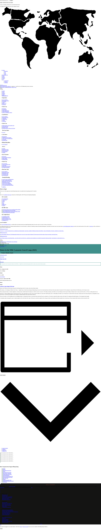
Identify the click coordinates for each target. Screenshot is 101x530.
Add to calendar (2, 375)
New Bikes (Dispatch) (6, 167)
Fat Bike (13, 212)
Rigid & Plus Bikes (5, 149)
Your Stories (4, 101)
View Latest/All (4, 99)
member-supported (12, 486)
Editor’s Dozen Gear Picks (6, 505)
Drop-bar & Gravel (5, 150)
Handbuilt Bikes (5, 159)
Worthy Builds (4, 158)
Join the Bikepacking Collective (5, 86)
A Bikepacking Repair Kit (6, 507)
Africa (3, 203)
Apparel (3, 120)
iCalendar (3, 449)
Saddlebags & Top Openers (6, 137)
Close (1, 528)
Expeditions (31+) (5, 220)
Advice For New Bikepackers (7, 184)
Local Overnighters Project (6, 224)
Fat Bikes (3, 152)
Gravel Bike (13, 210)
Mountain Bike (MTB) (16, 209)
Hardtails (3, 148)
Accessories (4, 121)
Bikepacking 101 (5, 494)
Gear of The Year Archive (6, 504)
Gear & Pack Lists (5, 174)
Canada (3, 200)
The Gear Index (4, 502)
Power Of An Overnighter (6, 183)
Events (5, 245)
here (32, 487)
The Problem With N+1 (6, 512)
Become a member (5, 522)
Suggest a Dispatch (5, 519)
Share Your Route (5, 520)
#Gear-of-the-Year (5, 126)
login (21, 526)
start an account (25, 526)
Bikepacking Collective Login (7, 521)
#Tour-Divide (4, 109)
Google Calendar (5, 448)
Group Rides (2, 246)
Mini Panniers (4, 136)
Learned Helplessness (5, 514)
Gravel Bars (4, 139)
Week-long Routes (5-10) (6, 218)
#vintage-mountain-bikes (6, 164)
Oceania (3, 205)
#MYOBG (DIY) (5, 127)
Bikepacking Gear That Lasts (7, 181)
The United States (5, 198)
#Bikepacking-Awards (6, 182)
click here (91, 226)
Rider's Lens (4, 103)
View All (3, 132)
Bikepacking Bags (5, 117)
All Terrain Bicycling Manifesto (7, 509)
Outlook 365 (4, 450)
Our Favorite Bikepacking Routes (7, 185)
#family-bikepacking (5, 110)
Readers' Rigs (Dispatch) (6, 166)
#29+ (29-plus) (4, 163)
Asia (3, 202)
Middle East (4, 204)
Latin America (4, 199)
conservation (2, 487)
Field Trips (4, 104)
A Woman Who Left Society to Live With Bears (10, 511)
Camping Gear (4, 119)
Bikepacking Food (5, 173)
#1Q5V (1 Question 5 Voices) (7, 112)
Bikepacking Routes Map (6, 499)
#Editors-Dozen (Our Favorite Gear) (8, 125)
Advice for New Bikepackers (7, 497)
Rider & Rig (4, 156)
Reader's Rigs (4, 506)
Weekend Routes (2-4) (6, 217)
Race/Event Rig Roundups (6, 157)
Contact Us (4, 518)
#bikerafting (4, 108)
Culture (3, 102)
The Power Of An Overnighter (7, 496)
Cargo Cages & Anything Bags (7, 138)
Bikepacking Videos (5, 100)
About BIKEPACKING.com (7, 517)
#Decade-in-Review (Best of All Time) (8, 128)
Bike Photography (5, 175)
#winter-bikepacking (5, 111)
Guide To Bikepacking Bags (7, 180)
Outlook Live (4, 451)
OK (0, 524)
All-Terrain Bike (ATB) (16, 211)
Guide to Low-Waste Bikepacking (7, 510)
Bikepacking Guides (5, 172)
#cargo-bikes (4, 165)
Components (4, 118)
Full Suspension (4, 151)
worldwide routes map (7, 194)
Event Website (2, 276)
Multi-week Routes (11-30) (6, 219)
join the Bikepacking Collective (68, 226)
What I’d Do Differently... (6, 513)
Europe (3, 201)
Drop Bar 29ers (4, 140)
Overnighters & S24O (5, 216)
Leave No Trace (4, 495)
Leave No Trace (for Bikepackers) (7, 179)
